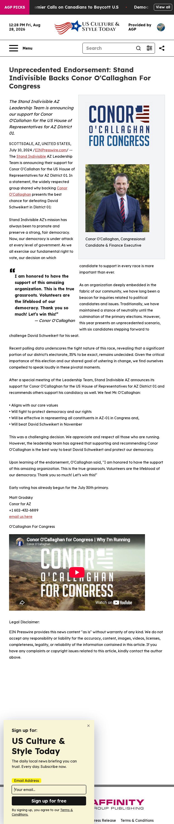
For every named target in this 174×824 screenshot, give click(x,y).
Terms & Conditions (137, 820)
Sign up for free (48, 801)
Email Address (26, 780)
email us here (20, 516)
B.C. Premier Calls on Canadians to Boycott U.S (69, 7)
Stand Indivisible (31, 156)
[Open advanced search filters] (149, 48)
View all (163, 7)
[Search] (138, 48)
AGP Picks (15, 7)
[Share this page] (162, 48)
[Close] (88, 726)
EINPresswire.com (50, 150)
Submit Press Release (97, 820)
